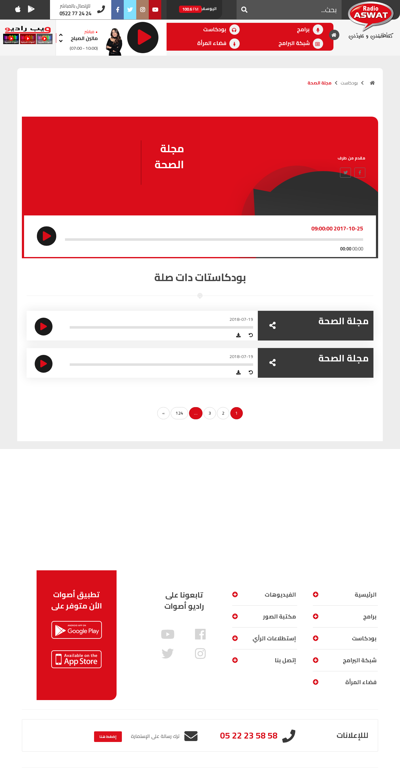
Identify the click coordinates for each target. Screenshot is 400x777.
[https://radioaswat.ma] (372, 83)
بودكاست (215, 29)
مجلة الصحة (343, 321)
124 (179, 413)
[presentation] (61, 34)
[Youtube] (155, 9)
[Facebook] (117, 9)
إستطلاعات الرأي (274, 638)
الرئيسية (366, 594)
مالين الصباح (84, 38)
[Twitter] (130, 9)
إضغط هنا (108, 736)
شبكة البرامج (294, 43)
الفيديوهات (280, 594)
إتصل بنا (285, 660)
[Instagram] (142, 9)
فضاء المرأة (212, 43)
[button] (244, 9)
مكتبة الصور (279, 616)
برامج (304, 29)
